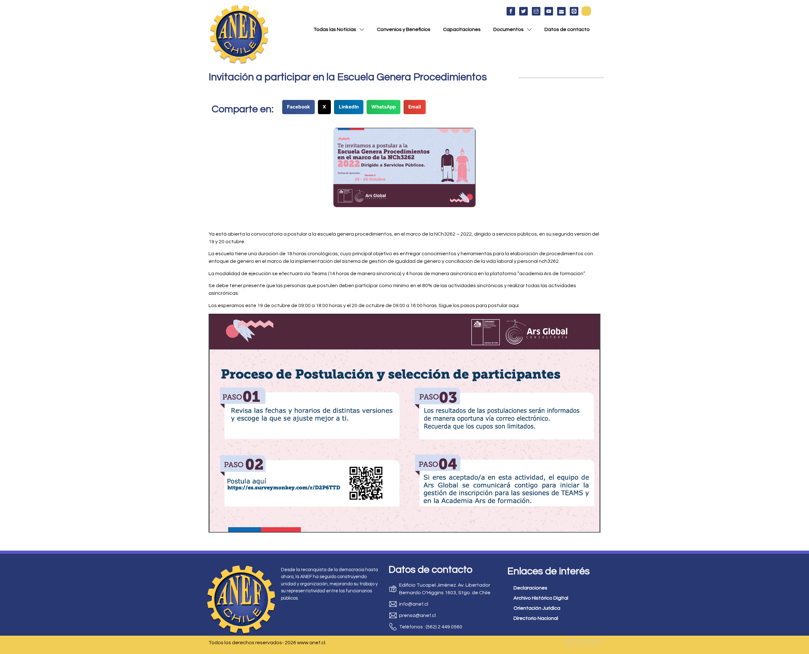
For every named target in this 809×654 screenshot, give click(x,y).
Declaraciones (530, 587)
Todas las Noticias (334, 29)
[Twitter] (578, 642)
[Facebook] (569, 642)
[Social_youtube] (548, 11)
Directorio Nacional (536, 618)
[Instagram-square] (587, 642)
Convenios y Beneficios (403, 29)
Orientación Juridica (537, 608)
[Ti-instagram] (536, 11)
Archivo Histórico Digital (541, 598)
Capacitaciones (462, 29)
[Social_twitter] (523, 11)
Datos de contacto (567, 29)
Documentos (508, 29)
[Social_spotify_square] (574, 11)
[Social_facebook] (511, 11)
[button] (586, 11)
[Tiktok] (596, 642)
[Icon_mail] (561, 11)
